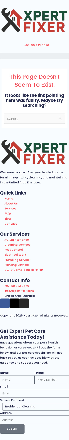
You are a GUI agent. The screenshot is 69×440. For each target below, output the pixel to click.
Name (4, 373)
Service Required (12, 400)
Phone (39, 373)
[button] (34, 56)
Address (6, 413)
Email (4, 386)
